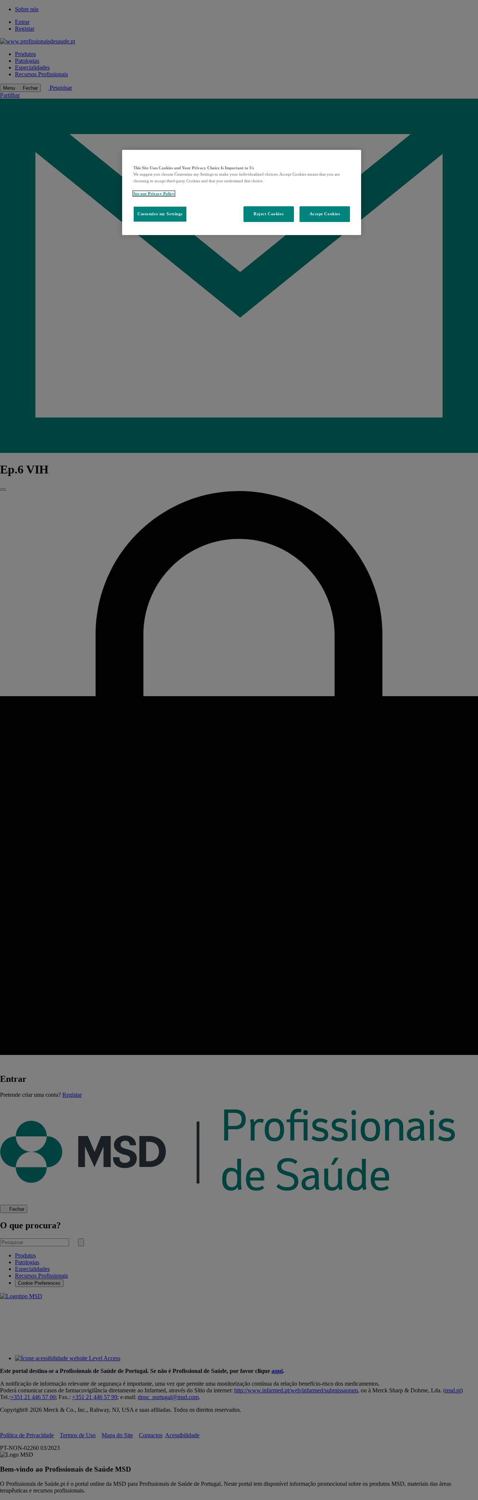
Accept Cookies (325, 214)
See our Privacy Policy (153, 193)
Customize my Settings (160, 214)
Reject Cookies (268, 214)
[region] (241, 192)
